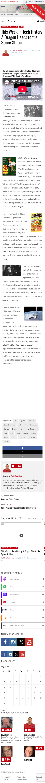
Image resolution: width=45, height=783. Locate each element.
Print (42, 21)
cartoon (31, 421)
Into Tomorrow (32, 429)
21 (35, 692)
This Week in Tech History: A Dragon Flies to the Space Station (20, 553)
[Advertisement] (22, 61)
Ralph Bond (28, 759)
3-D (16, 421)
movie (34, 433)
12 (22, 687)
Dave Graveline (31, 425)
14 (35, 687)
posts (18, 466)
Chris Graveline (9, 425)
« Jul (2, 710)
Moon (18, 433)
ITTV (5, 433)
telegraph (31, 437)
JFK (11, 433)
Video (21, 26)
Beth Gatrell (5, 764)
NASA (6, 437)
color (20, 425)
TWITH (6, 441)
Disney (6, 429)
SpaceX (22, 437)
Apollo (22, 421)
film (22, 429)
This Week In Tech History (9, 26)
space (13, 437)
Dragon (15, 429)
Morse (26, 433)
